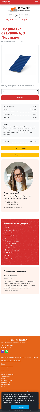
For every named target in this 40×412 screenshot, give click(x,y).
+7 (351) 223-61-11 (11, 205)
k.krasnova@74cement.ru (13, 207)
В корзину (20, 97)
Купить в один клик (20, 148)
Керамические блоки (10, 230)
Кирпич (7, 227)
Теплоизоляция (9, 253)
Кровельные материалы (12, 241)
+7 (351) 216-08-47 (12, 20)
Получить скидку (20, 155)
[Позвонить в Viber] (2, 351)
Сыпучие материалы (6, 380)
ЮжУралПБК (6, 2)
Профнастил (9, 245)
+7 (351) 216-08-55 (11, 202)
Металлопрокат (10, 258)
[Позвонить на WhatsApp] (6, 351)
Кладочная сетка (9, 235)
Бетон (7, 255)
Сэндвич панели (10, 248)
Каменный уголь (5, 382)
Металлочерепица (10, 243)
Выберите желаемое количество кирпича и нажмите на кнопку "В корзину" (17, 86)
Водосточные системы (12, 250)
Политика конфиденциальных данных (11, 360)
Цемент (7, 261)
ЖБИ (6, 238)
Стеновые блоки (10, 233)
